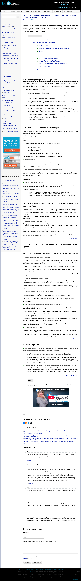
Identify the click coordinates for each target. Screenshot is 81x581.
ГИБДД (4, 28)
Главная (5, 11)
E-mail (25, 537)
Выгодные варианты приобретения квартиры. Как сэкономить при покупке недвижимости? (47, 430)
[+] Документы (6, 105)
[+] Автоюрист (6, 24)
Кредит (12, 69)
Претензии (11, 130)
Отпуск (16, 55)
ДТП (8, 26)
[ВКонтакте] (24, 423)
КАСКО (15, 26)
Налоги (4, 92)
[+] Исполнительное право (9, 63)
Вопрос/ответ (6, 123)
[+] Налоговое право (8, 90)
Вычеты (8, 92)
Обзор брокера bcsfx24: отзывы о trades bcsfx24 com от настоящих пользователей (10, 217)
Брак (4, 37)
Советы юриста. (36, 69)
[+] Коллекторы (6, 73)
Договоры (5, 131)
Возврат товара (9, 60)
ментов (13, 125)
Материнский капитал (7, 35)
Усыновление (11, 39)
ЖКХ (4, 97)
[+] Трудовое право (7, 51)
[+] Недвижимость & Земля (10, 81)
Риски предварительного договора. (48, 60)
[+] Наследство (6, 76)
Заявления (5, 130)
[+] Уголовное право (8, 100)
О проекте (51, 569)
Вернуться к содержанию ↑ (72, 122)
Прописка (5, 43)
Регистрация (15, 43)
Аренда (14, 45)
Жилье (4, 45)
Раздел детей (15, 35)
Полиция (4, 116)
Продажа (9, 47)
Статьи (4, 121)
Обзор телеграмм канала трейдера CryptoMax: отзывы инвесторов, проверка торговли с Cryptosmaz (11, 212)
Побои (4, 102)
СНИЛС (4, 107)
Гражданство (11, 111)
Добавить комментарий (30, 414)
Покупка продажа (12, 28)
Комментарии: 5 (28, 19)
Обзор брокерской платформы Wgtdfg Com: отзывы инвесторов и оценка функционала (11, 193)
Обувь (4, 60)
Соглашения (11, 131)
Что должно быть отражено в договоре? (43, 42)
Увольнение (5, 53)
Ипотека (4, 48)
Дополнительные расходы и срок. (47, 53)
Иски (4, 128)
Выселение (10, 43)
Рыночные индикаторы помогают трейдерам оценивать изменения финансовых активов (10, 185)
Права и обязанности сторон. (46, 50)
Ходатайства (14, 128)
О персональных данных (42, 569)
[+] (10, 58)
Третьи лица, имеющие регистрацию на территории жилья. (54, 48)
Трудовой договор (6, 55)
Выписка (9, 48)
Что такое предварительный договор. (42, 39)
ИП (9, 69)
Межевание (11, 82)
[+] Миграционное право (9, 110)
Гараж (4, 82)
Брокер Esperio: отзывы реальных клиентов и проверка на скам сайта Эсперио (11, 227)
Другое (16, 131)
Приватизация (9, 45)
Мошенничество (9, 102)
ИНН (8, 107)
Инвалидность (14, 116)
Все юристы (57, 11)
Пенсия (12, 55)
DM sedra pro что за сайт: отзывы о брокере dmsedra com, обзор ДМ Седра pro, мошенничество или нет (11, 222)
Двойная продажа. (43, 64)
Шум (4, 87)
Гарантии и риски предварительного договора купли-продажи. (49, 55)
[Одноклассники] (26, 423)
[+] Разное (5, 115)
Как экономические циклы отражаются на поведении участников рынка (9, 180)
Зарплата (10, 53)
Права (4, 29)
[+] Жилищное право (8, 42)
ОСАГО (11, 26)
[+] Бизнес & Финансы (8, 68)
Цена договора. (43, 46)
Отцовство (5, 39)
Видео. (34, 71)
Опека (15, 37)
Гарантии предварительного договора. (49, 58)
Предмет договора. (44, 45)
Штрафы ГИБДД (68, 11)
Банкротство (5, 69)
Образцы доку (6, 125)
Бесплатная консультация (33, 11)
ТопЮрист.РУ (32, 571)
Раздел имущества (9, 37)
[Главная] (10, 5)
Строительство (15, 47)
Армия (8, 116)
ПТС (7, 28)
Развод (9, 34)
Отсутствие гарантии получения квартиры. (50, 61)
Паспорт (11, 107)
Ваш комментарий (27, 544)
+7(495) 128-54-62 (66, 5)
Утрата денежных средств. (45, 66)
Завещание (5, 77)
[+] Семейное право (8, 32)
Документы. (42, 51)
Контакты (21, 569)
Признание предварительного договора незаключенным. (53, 63)
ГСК (7, 82)
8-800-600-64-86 (63, 7)
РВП (4, 111)
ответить (29, 460)
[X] (31, 423)
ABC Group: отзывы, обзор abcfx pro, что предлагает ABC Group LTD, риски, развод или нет (11, 243)
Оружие (4, 118)
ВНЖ (7, 111)
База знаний (47, 11)
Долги (16, 69)
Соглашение (27, 569)
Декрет (16, 39)
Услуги (55, 569)
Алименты (5, 34)
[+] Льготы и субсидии (8, 95)
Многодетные (14, 34)
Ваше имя (26, 532)
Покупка (4, 47)
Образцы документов (16, 11)
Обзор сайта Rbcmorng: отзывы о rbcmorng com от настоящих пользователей (10, 238)
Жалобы (8, 128)
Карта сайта (33, 569)
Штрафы (4, 26)
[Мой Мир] (28, 423)
